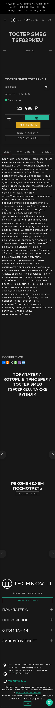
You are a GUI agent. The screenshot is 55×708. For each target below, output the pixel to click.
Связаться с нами (27, 600)
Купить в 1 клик (28, 125)
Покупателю (15, 610)
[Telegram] (23, 362)
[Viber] (19, 362)
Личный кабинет (20, 641)
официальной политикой (28, 693)
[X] (11, 362)
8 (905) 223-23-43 (27, 138)
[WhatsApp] (15, 362)
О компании (15, 630)
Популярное (15, 620)
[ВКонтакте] (4, 362)
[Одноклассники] (7, 362)
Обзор (7, 152)
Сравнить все (29, 494)
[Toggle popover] (49, 702)
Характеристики (26, 152)
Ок (27, 703)
